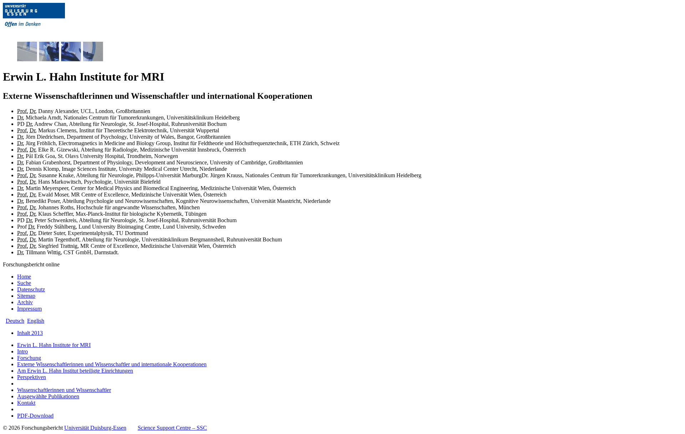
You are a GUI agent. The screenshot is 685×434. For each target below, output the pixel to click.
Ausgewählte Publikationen (48, 396)
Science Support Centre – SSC (172, 428)
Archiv (25, 302)
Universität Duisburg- (95, 428)
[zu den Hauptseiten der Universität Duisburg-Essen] (44, 33)
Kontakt (26, 403)
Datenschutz (31, 289)
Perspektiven (31, 377)
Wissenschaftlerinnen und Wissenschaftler (64, 390)
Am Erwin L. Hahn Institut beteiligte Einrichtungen (75, 371)
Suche (24, 283)
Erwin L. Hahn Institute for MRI (54, 345)
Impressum (29, 309)
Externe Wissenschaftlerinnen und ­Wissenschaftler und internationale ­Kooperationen (112, 364)
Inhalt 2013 (30, 333)
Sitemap (26, 296)
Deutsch (15, 321)
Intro (22, 351)
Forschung (29, 358)
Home (24, 277)
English (35, 321)
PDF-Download (35, 416)
